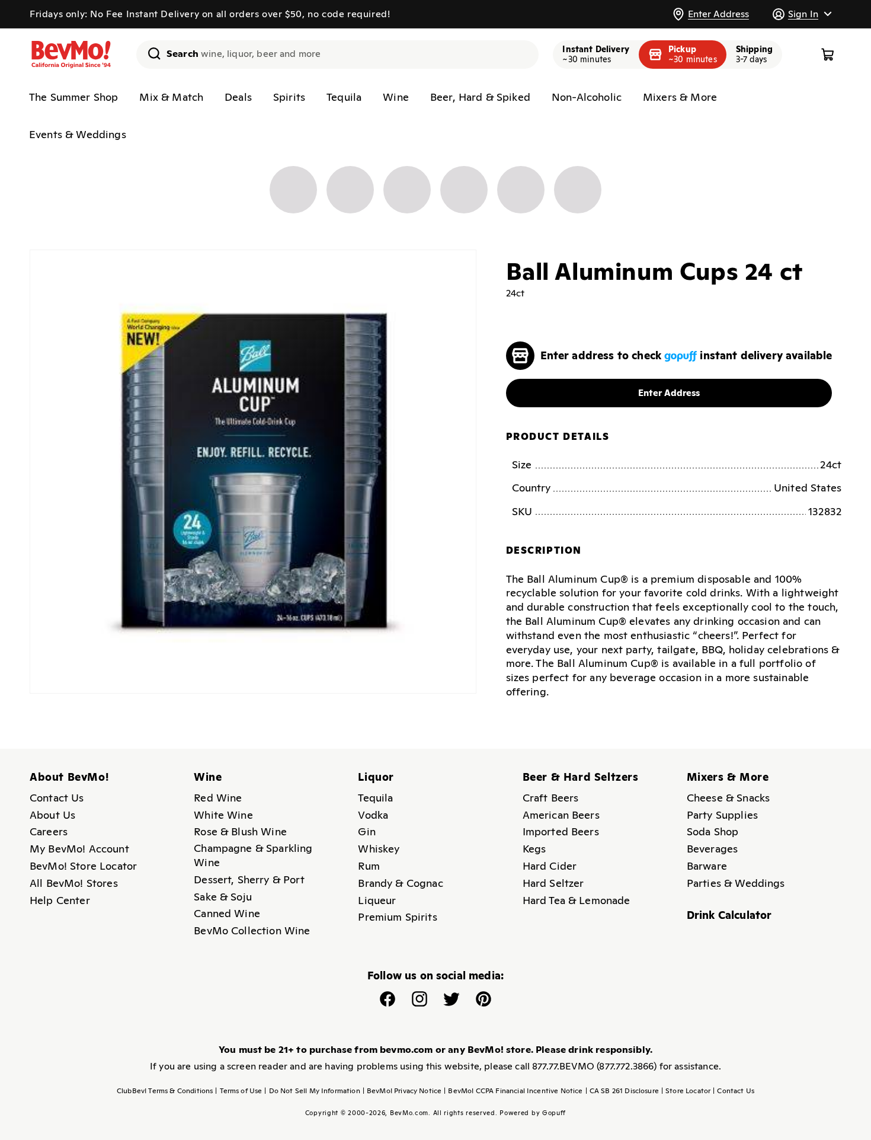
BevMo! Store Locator (83, 866)
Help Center (60, 900)
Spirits (289, 97)
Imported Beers (561, 831)
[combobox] (337, 54)
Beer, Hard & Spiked (480, 97)
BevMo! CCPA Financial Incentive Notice (513, 1091)
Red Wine (218, 797)
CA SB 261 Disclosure (622, 1091)
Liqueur (377, 900)
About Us (52, 815)
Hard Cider (550, 866)
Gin (366, 831)
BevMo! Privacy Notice (402, 1091)
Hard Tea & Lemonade (576, 900)
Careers (49, 831)
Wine (396, 97)
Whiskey (378, 848)
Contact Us (57, 797)
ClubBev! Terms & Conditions (165, 1091)
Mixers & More (680, 97)
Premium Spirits (397, 917)
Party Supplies (722, 815)
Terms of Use (238, 1091)
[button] (801, 14)
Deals (238, 97)
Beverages (712, 848)
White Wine (223, 815)
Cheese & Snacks (728, 797)
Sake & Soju (223, 896)
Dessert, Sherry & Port (249, 879)
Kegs (534, 848)
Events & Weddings (77, 134)
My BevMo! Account (79, 848)
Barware (707, 866)
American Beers (561, 815)
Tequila (343, 97)
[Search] (150, 53)
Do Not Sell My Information (312, 1091)
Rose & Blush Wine (240, 831)
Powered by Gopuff (532, 1113)
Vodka (373, 815)
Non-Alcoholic (587, 97)
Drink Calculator (729, 915)
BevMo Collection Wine (252, 930)
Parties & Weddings (736, 883)
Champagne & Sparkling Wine (253, 855)
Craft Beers (551, 797)
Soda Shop (712, 831)
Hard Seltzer (553, 883)
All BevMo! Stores (74, 883)
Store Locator (685, 1091)
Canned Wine (227, 913)
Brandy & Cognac (400, 883)
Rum (368, 866)
